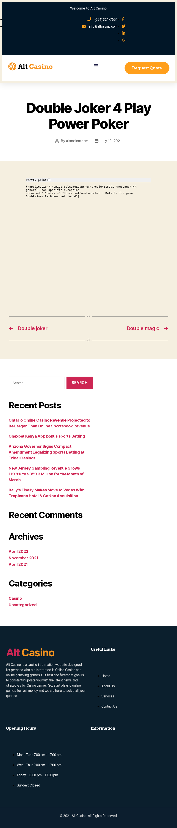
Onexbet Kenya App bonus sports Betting (47, 436)
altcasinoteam (77, 141)
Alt (30, 652)
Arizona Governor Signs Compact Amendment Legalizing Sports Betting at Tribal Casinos (46, 452)
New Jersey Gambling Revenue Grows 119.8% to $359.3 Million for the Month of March (46, 474)
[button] (96, 65)
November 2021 (23, 558)
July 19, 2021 (111, 141)
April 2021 (18, 564)
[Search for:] (36, 384)
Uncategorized (23, 605)
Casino (15, 598)
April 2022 (18, 551)
